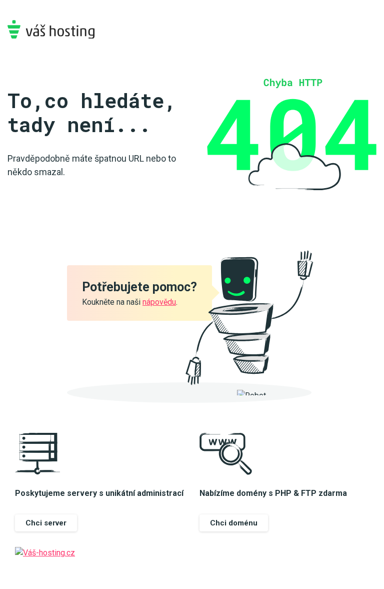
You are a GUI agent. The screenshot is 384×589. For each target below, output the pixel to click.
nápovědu (159, 302)
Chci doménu (234, 522)
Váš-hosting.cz (51, 29)
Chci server (46, 522)
